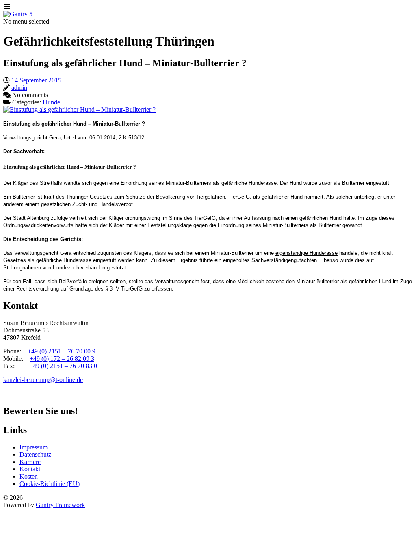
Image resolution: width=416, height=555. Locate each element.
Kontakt (30, 469)
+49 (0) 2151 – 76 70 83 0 (63, 365)
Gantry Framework (60, 504)
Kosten (29, 476)
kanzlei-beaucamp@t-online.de (43, 379)
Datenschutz (35, 454)
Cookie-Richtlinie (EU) (50, 483)
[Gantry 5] (17, 14)
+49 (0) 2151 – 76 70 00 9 (61, 351)
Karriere (30, 461)
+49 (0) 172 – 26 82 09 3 (62, 358)
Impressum (34, 447)
